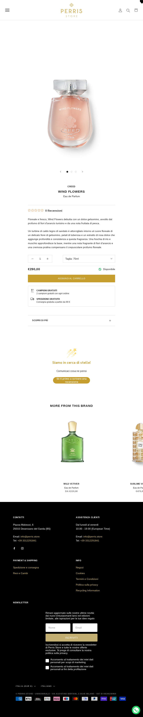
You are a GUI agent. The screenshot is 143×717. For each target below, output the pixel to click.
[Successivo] (82, 171)
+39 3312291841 (27, 540)
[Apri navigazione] (7, 10)
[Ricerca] (128, 10)
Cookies (80, 573)
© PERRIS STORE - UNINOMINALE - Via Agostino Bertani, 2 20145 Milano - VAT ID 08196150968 (66, 694)
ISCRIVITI (71, 637)
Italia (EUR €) (24, 686)
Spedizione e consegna (26, 567)
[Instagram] (22, 548)
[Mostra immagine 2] (71, 172)
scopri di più (40, 320)
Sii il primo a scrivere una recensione (71, 380)
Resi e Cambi (20, 573)
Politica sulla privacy (87, 584)
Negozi (80, 567)
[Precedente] (60, 171)
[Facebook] (14, 548)
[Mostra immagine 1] (67, 172)
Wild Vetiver (71, 484)
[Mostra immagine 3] (76, 172)
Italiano (46, 686)
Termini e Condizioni (87, 579)
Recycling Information (88, 590)
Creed (71, 186)
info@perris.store (30, 536)
